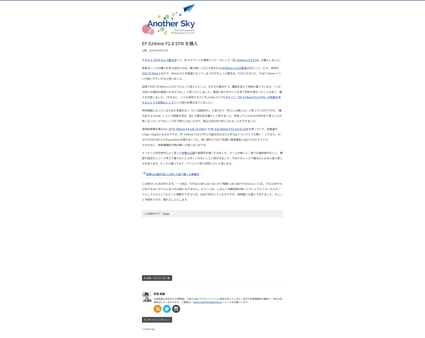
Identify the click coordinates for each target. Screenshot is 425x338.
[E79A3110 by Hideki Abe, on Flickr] (171, 174)
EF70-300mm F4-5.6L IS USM (187, 129)
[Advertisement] (212, 245)
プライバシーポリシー (158, 319)
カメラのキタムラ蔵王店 (161, 60)
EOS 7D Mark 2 (151, 73)
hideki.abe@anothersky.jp (207, 302)
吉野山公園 (188, 153)
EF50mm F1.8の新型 (234, 68)
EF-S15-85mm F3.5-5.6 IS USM (230, 129)
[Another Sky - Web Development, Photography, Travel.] (168, 33)
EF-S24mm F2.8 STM (245, 60)
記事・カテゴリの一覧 (158, 278)
